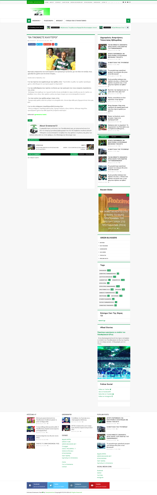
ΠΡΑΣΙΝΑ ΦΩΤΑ (104, 258)
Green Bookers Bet (77, 2)
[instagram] (129, 2)
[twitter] (125, 2)
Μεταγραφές (115, 296)
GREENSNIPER (103, 249)
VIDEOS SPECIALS (67, 451)
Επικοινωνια (88, 2)
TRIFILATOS (103, 255)
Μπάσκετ (59, 20)
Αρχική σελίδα (66, 439)
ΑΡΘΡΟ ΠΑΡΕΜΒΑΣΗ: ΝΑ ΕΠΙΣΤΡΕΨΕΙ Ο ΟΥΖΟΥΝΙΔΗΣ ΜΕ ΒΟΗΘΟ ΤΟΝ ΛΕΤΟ (117, 55)
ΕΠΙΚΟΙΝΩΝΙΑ (66, 453)
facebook (100, 470)
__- (109, 2)
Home (47, 2)
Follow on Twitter (104, 389)
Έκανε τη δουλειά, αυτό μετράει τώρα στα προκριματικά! (116, 118)
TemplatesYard (50, 492)
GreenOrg (97, 2)
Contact (58, 2)
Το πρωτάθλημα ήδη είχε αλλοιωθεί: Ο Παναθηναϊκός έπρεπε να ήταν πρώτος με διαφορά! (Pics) (47, 428)
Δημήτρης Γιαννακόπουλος (107, 273)
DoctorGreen (104, 245)
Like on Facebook (104, 392)
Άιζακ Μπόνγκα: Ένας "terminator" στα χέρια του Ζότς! (116, 27)
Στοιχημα (65, 446)
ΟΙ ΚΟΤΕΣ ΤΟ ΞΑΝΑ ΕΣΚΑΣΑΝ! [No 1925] (47, 443)
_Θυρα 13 (104, 2)
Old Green (103, 252)
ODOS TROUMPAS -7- (69, 448)
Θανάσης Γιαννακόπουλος (107, 292)
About (52, 2)
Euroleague (95, 27)
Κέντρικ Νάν (102, 296)
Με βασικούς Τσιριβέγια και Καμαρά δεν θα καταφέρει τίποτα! (67, 27)
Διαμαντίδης (103, 280)
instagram (100, 477)
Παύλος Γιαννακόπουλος (106, 302)
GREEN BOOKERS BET (69, 444)
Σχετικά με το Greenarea (70, 458)
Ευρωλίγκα (118, 289)
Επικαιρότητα (116, 280)
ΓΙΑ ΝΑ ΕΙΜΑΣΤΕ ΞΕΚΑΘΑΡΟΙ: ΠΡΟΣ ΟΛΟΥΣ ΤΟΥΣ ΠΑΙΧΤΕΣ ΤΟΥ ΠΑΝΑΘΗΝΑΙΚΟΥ (118, 46)
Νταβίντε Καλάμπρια (105, 299)
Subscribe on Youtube (105, 394)
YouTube (100, 475)
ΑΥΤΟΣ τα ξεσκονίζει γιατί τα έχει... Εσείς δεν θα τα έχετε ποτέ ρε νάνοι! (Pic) (82, 427)
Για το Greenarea (67, 464)
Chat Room (65, 2)
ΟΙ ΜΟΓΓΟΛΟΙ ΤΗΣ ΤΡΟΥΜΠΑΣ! (118, 62)
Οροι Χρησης (66, 455)
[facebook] (123, 2)
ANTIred (102, 242)
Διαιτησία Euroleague (105, 276)
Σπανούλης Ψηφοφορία (106, 305)
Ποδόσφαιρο (48, 20)
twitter (99, 473)
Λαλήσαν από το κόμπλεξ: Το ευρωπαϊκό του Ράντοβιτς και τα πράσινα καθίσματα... (118, 126)
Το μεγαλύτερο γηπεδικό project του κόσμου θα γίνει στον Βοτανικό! (118, 72)
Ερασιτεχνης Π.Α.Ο (104, 289)
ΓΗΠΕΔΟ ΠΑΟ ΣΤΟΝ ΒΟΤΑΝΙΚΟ (76, 20)
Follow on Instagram (105, 396)
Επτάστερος (102, 283)
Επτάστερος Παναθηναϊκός (107, 286)
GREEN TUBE (66, 442)
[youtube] (128, 2)
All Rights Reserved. (76, 492)
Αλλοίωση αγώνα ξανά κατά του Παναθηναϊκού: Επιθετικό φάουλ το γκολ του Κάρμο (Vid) (46, 419)
